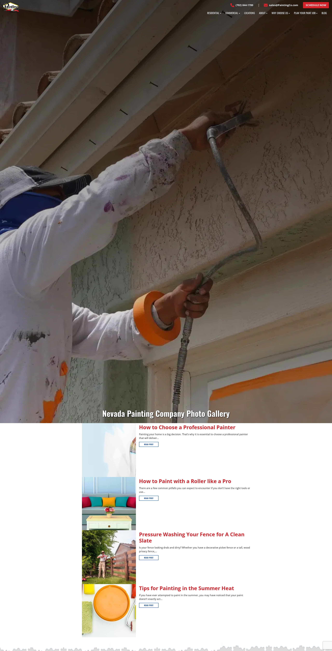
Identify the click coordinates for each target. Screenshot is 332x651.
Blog (324, 13)
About (262, 13)
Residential (213, 13)
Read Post (148, 444)
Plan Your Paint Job (305, 13)
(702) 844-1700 (244, 5)
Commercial (231, 13)
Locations (249, 13)
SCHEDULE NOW (316, 5)
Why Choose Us (280, 13)
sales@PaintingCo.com (283, 5)
